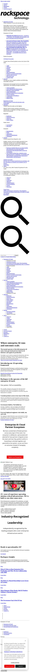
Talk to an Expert (5, 360)
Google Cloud (9, 77)
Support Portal (6, 607)
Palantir (8, 68)
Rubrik (8, 71)
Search (16, 255)
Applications (9, 97)
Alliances (8, 181)
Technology (9, 136)
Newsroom (9, 186)
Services (5, 79)
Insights (5, 137)
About (4, 166)
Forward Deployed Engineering (10, 626)
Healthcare (8, 116)
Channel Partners (10, 183)
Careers (8, 185)
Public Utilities (9, 120)
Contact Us (3, 256)
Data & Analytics (10, 94)
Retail (7, 132)
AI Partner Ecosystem (8, 58)
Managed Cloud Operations (12, 90)
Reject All (20, 666)
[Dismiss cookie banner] (25, 641)
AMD (7, 65)
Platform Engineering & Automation (14, 93)
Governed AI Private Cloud (9, 625)
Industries (5, 104)
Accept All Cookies (9, 666)
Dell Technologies (10, 72)
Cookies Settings (15, 662)
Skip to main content (5, 1)
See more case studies (6, 478)
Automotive (9, 133)
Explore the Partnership (17, 373)
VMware (8, 67)
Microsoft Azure (10, 76)
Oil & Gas (8, 118)
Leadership (9, 180)
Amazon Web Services (11, 75)
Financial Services (10, 117)
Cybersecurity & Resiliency (12, 95)
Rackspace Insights (17, 149)
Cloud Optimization (11, 91)
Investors (5, 609)
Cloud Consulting (10, 87)
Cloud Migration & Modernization (14, 89)
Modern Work (9, 98)
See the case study (5, 476)
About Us (8, 177)
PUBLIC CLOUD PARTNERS (13, 73)
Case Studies (17, 155)
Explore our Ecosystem (15, 457)
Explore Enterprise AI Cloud (15, 360)
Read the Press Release (6, 373)
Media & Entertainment (11, 135)
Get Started (3, 553)
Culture (8, 179)
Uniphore (8, 69)
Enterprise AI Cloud (8, 21)
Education (8, 126)
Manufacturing (9, 131)
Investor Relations (10, 184)
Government (9, 125)
